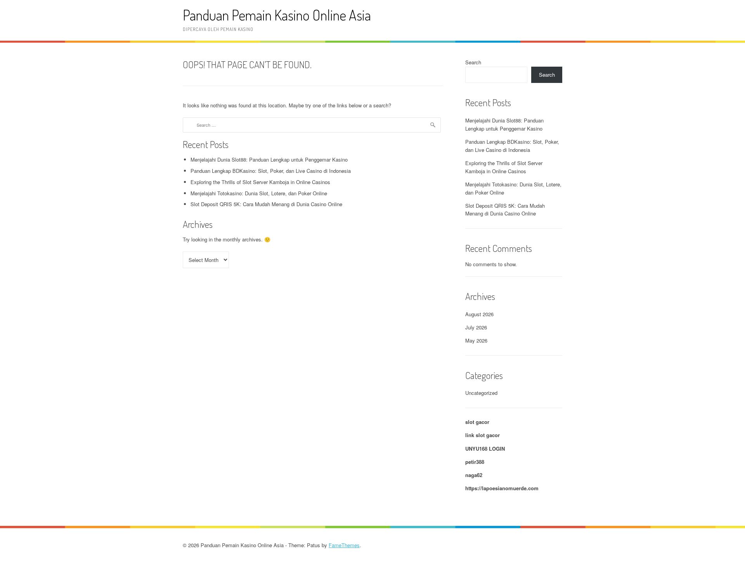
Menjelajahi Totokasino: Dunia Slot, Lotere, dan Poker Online (259, 193)
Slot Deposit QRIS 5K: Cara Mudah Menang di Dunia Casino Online (266, 204)
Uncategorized (481, 392)
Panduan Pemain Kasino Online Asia (277, 15)
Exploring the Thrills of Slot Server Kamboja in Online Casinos (260, 182)
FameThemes (344, 545)
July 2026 (476, 327)
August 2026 (479, 314)
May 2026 (476, 340)
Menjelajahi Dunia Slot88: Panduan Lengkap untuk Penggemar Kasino (269, 159)
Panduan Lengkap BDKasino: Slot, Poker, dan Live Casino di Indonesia (271, 170)
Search (473, 62)
